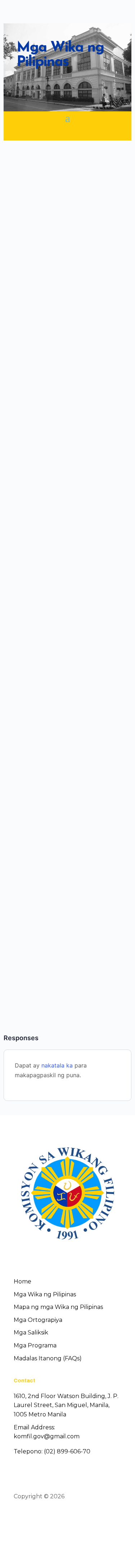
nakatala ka (57, 1065)
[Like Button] (23, 237)
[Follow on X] (32, 1517)
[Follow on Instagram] (45, 1517)
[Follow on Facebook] (19, 1517)
